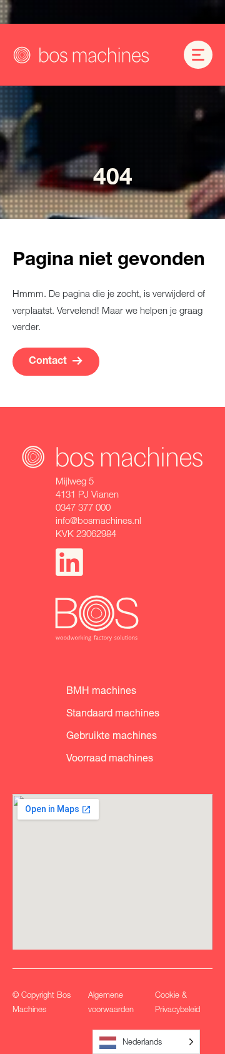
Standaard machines (112, 712)
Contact (48, 362)
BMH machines (101, 690)
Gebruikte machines (111, 735)
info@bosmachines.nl (98, 520)
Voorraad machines (109, 757)
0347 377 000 (83, 507)
